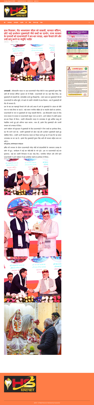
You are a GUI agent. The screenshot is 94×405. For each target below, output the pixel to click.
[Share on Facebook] (18, 85)
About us (36, 1)
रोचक (41, 22)
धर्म (26, 22)
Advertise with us (22, 1)
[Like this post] (14, 85)
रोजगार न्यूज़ (35, 22)
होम (4, 22)
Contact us (30, 1)
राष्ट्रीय (21, 22)
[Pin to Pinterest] (24, 85)
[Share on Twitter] (21, 85)
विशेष (30, 22)
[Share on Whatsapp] (28, 85)
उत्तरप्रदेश (16, 22)
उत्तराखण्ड (10, 22)
